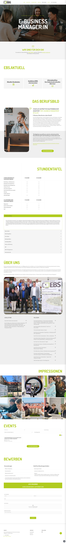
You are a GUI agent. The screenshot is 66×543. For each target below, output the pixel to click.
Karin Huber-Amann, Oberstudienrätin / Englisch (41, 341)
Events (48, 2)
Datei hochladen (6, 503)
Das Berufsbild (34, 2)
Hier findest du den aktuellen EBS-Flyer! (52, 81)
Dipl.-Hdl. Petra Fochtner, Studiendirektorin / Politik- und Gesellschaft (44, 335)
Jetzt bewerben (53, 2)
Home (24, 2)
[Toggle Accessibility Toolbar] (64, 541)
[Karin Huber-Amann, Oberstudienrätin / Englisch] (55, 341)
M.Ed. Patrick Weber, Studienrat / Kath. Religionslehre (41, 360)
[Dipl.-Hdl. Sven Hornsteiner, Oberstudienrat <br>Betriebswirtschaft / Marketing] (55, 347)
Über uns (39, 2)
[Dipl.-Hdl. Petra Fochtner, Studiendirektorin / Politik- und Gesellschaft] (55, 335)
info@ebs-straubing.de (46, 52)
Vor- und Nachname (6, 494)
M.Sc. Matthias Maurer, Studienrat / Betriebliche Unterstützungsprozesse (44, 351)
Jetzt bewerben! (33, 82)
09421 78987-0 (31, 52)
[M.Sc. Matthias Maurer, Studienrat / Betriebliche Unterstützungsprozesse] (55, 350)
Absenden (33, 517)
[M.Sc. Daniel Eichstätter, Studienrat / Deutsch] (55, 329)
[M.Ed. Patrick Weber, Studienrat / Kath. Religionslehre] (55, 360)
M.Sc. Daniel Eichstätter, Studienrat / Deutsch (40, 330)
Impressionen (44, 2)
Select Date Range (46, 429)
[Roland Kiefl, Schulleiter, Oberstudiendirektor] (26, 320)
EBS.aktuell (28, 2)
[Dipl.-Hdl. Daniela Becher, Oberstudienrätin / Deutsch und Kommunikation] (55, 326)
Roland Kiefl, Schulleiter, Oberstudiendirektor (11, 320)
